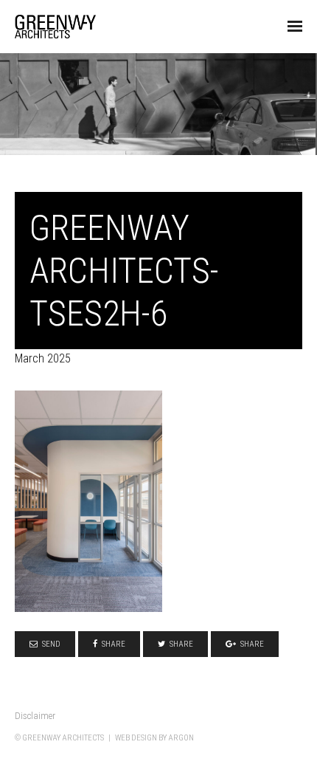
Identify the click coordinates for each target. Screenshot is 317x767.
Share (113, 644)
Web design (136, 738)
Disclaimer (35, 715)
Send (51, 644)
